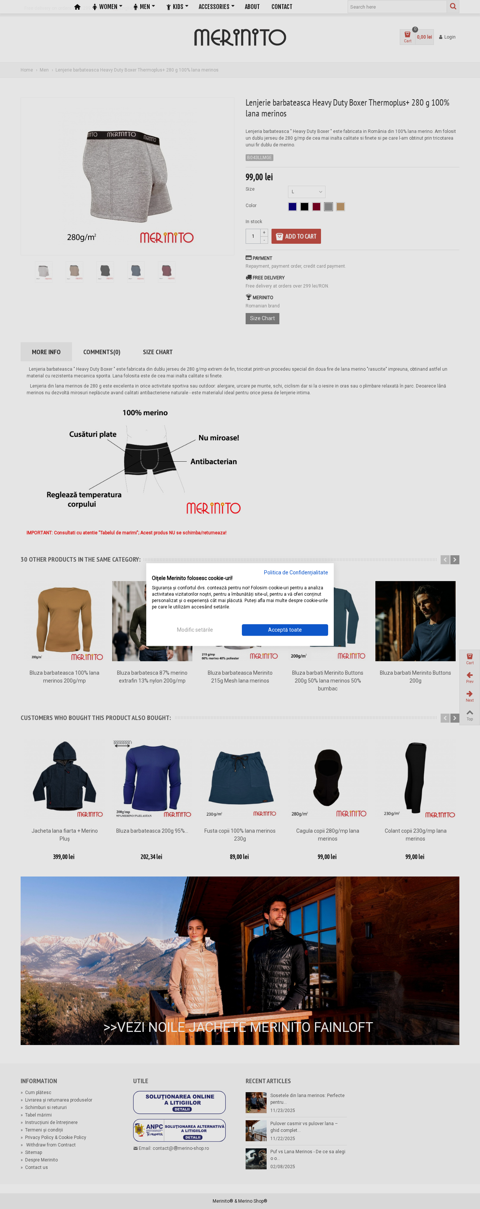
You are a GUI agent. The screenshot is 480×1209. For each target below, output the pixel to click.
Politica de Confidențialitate (296, 572)
